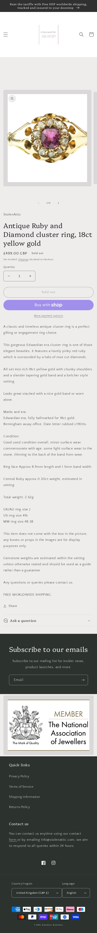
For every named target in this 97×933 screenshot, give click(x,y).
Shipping (23, 259)
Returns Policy (19, 807)
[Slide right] (58, 203)
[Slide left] (39, 203)
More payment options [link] (48, 315)
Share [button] (13, 606)
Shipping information (24, 797)
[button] (6, 34)
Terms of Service (21, 787)
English (71, 892)
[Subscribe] (83, 680)
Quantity (9, 267)
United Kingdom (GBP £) (32, 892)
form (13, 840)
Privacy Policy (19, 776)
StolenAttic (47, 925)
